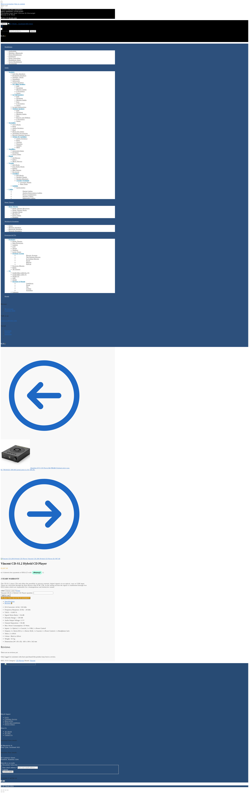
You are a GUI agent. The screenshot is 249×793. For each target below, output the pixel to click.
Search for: (5, 31)
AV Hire (8, 733)
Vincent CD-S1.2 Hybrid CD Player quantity (16, 593)
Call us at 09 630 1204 (9, 321)
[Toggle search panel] (1, 29)
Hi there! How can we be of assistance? (16, 598)
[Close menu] (1, 2)
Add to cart (6, 595)
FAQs (7, 717)
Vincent (32, 660)
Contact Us (9, 735)
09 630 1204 (13, 18)
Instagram (8, 334)
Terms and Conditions (12, 723)
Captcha (5, 769)
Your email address (9, 767)
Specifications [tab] (10, 601)
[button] (3, 36)
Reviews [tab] (8, 603)
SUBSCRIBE (8, 771)
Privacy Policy (10, 724)
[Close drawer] (1, 8)
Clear (18, 591)
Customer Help (10, 311)
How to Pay (9, 721)
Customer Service (11, 719)
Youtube (8, 332)
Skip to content (19, 4)
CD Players (20, 660)
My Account (9, 309)
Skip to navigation (7, 4)
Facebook (8, 331)
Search (33, 31)
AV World (8, 731)
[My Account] (2, 27)
